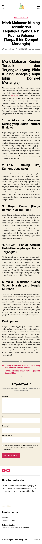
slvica (11, 49)
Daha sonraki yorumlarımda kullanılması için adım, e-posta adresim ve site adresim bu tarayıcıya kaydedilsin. (21, 448)
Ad (3, 416)
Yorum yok (36, 49)
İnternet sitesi (7, 436)
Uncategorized (21, 17)
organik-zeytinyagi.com (17, 540)
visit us (14, 96)
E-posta (5, 426)
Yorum (5, 397)
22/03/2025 (22, 49)
